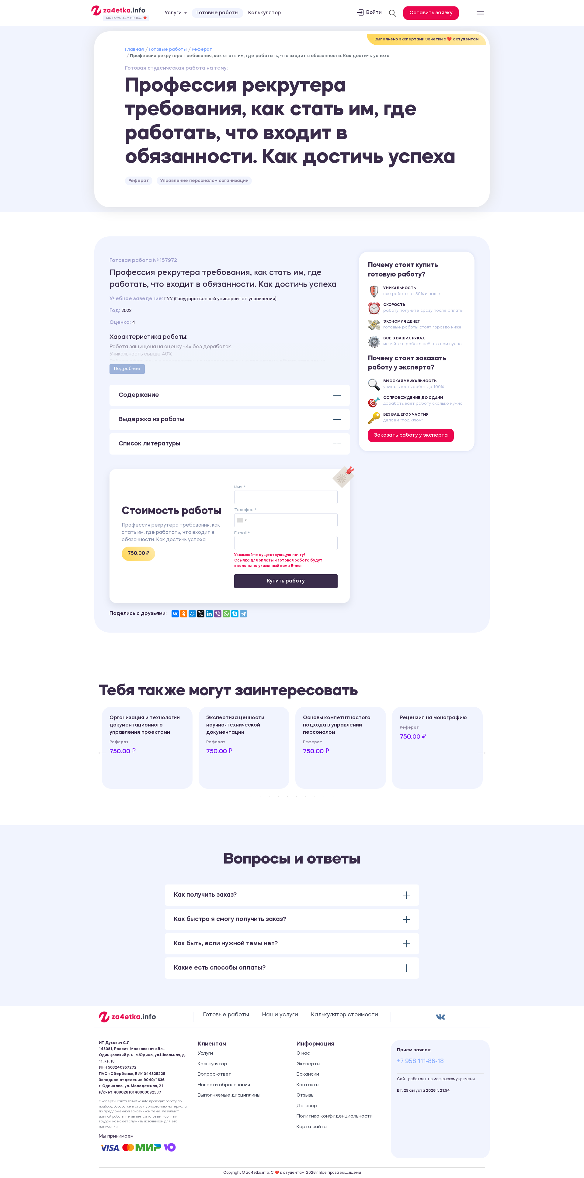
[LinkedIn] (209, 613)
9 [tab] (324, 796)
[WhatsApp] (226, 613)
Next (479, 748)
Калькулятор (264, 13)
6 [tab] (297, 796)
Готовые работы (217, 13)
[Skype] (234, 613)
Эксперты (308, 1064)
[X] (200, 613)
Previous (99, 748)
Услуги (205, 1053)
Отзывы (306, 1095)
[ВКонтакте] (175, 613)
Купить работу (286, 581)
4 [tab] (278, 796)
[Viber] (217, 613)
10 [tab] (333, 796)
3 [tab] (269, 796)
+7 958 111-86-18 (420, 1062)
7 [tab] (306, 796)
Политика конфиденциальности (335, 1116)
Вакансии (308, 1074)
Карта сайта (312, 1127)
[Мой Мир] (192, 613)
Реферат (202, 49)
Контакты (308, 1085)
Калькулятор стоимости (344, 1015)
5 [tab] (287, 796)
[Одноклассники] (183, 613)
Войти (374, 12)
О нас (303, 1053)
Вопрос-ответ (214, 1074)
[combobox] (242, 520)
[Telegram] (243, 613)
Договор (307, 1106)
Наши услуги (280, 1015)
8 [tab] (315, 796)
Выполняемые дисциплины (229, 1095)
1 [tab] (251, 796)
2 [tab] (260, 796)
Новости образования (224, 1085)
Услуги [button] (173, 13)
